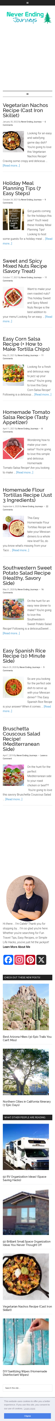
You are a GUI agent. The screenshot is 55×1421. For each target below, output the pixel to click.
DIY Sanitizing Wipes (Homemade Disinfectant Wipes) (25, 1373)
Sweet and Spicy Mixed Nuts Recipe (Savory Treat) (25, 266)
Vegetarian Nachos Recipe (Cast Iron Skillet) (25, 110)
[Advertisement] (27, 57)
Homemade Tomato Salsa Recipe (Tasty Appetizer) (26, 417)
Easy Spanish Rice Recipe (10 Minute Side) (24, 656)
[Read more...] (11, 165)
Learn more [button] (29, 1408)
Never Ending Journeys (27, 17)
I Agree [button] (27, 1416)
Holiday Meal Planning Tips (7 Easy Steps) (22, 188)
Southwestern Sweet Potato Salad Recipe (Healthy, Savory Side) (27, 575)
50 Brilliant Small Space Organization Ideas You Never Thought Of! (26, 1243)
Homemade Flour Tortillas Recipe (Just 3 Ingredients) (27, 495)
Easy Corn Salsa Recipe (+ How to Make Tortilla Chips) (26, 344)
